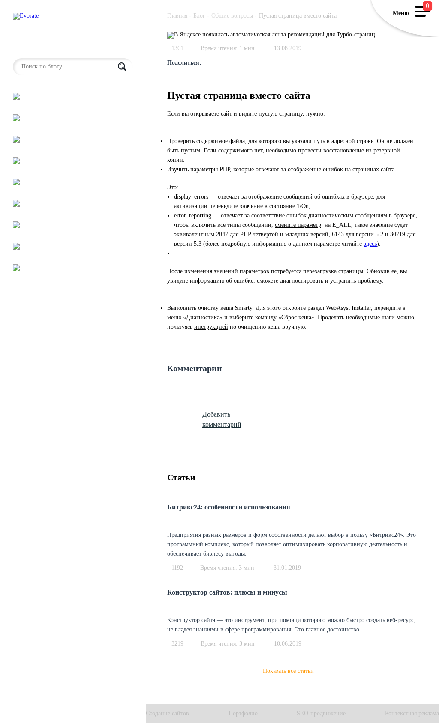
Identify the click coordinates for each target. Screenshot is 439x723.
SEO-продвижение (321, 714)
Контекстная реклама (412, 714)
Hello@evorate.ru (34, 47)
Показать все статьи (288, 671)
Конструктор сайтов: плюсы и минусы (227, 592)
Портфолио (243, 714)
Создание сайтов (167, 714)
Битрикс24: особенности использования (228, 507)
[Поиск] (122, 66)
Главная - (179, 15)
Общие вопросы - (234, 15)
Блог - (201, 15)
